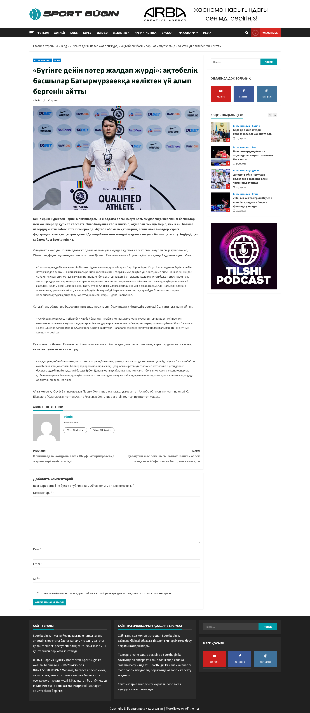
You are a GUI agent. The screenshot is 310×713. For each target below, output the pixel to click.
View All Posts (102, 430)
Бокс (74, 32)
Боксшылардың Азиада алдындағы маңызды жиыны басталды (220, 156)
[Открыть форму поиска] (246, 32)
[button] (31, 32)
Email (38, 564)
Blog (64, 46)
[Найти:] (235, 62)
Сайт (36, 579)
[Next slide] (275, 115)
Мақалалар (187, 32)
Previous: (73, 456)
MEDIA (207, 32)
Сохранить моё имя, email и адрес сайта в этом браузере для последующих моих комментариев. (104, 593)
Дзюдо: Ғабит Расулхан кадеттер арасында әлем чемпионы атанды (220, 179)
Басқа (166, 32)
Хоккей (59, 32)
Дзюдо (102, 32)
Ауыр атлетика (145, 32)
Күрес (87, 32)
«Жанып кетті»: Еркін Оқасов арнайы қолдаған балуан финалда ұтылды (220, 202)
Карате (256, 126)
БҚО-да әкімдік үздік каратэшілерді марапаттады (220, 132)
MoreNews (173, 708)
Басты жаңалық (42, 60)
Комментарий (44, 493)
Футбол (43, 32)
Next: (164, 456)
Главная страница (45, 46)
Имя (37, 549)
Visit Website (75, 430)
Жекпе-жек (121, 32)
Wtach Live (270, 32)
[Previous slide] (270, 115)
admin (36, 100)
